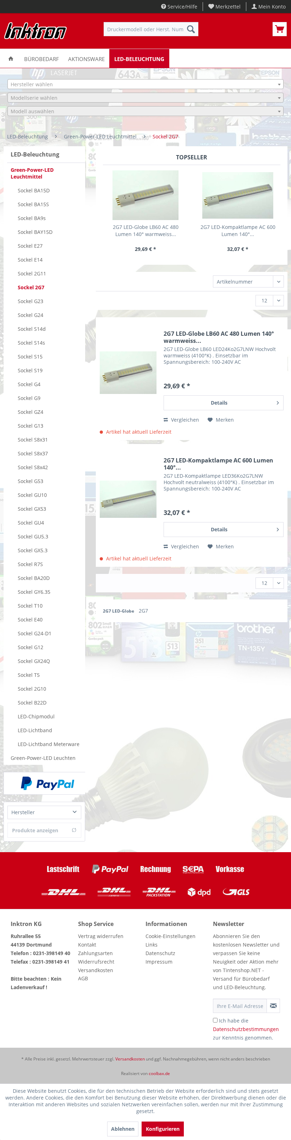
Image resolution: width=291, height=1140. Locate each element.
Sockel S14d (32, 328)
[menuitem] (224, 6)
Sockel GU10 (32, 495)
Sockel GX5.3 (33, 550)
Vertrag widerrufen (100, 936)
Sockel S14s (31, 342)
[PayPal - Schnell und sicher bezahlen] (47, 783)
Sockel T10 (30, 605)
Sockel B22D (32, 702)
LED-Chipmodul (36, 716)
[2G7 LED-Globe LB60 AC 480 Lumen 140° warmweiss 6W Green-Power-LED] (145, 195)
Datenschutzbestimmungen (246, 1029)
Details (219, 402)
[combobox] (145, 84)
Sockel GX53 (32, 508)
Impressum (159, 961)
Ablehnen (122, 1128)
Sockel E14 (30, 259)
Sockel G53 (30, 481)
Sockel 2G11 (32, 273)
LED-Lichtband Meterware (48, 744)
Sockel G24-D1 (34, 633)
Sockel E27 (30, 245)
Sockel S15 (30, 356)
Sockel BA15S (33, 204)
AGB (83, 978)
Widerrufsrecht (96, 961)
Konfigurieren (163, 1128)
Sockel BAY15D (35, 232)
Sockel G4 (29, 384)
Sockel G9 (29, 398)
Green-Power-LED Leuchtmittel (32, 173)
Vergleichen (184, 419)
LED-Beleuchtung (35, 154)
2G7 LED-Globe (119, 611)
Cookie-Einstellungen (171, 936)
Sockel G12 (30, 647)
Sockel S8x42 (33, 467)
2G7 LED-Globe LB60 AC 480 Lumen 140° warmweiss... (146, 230)
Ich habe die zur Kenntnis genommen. (246, 1029)
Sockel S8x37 (33, 453)
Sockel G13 (30, 425)
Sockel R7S (30, 564)
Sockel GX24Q (34, 661)
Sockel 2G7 (31, 287)
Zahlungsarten (95, 953)
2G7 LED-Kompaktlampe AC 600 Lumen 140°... (238, 230)
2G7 (143, 610)
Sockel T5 (29, 675)
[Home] (11, 58)
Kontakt (87, 944)
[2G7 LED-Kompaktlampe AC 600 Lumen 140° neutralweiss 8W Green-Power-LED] (238, 195)
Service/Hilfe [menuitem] (181, 6)
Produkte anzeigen (35, 830)
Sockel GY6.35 (34, 591)
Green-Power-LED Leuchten (43, 758)
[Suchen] (190, 29)
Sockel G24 (30, 315)
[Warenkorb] (280, 29)
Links (152, 944)
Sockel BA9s (32, 218)
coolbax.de (159, 1073)
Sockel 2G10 (32, 688)
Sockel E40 (30, 619)
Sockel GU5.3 (33, 536)
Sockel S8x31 (33, 439)
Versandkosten (95, 970)
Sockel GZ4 (30, 412)
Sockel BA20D (34, 578)
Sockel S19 (30, 370)
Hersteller (23, 812)
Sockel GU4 (31, 522)
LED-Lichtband (35, 730)
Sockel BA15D (34, 190)
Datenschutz (160, 953)
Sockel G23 (30, 301)
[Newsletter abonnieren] (273, 1006)
